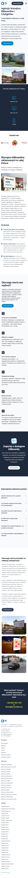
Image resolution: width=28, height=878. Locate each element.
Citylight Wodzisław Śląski (7, 864)
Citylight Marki (4, 838)
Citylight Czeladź (5, 818)
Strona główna (4, 743)
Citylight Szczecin (5, 857)
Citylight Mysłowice (5, 841)
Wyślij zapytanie (17, 3)
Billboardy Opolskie (5, 780)
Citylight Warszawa (5, 861)
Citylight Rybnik (4, 850)
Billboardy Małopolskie (6, 776)
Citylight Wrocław (5, 866)
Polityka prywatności (6, 754)
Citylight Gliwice (5, 827)
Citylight (3, 748)
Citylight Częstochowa (6, 820)
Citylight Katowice (5, 829)
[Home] (4, 3)
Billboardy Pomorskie (6, 787)
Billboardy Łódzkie (5, 773)
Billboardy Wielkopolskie (7, 796)
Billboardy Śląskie (5, 789)
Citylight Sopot (4, 852)
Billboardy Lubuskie (5, 771)
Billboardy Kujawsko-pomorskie (8, 766)
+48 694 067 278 (14, 703)
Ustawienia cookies (5, 757)
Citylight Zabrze (5, 868)
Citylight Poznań (5, 845)
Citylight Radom (4, 847)
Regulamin (3, 752)
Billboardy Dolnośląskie (6, 764)
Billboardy (3, 745)
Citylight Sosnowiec (5, 854)
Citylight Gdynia (4, 824)
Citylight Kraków (5, 831)
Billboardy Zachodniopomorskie (8, 799)
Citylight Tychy (4, 859)
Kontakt (3, 750)
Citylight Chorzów (5, 815)
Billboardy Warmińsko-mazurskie (9, 794)
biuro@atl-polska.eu (14, 707)
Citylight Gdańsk (5, 822)
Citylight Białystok (5, 806)
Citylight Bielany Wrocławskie (8, 808)
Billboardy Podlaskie (6, 785)
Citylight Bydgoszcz (6, 811)
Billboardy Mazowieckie (6, 778)
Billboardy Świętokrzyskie (7, 792)
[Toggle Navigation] (26, 3)
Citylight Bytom (4, 813)
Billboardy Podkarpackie (7, 783)
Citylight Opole (4, 843)
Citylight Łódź (4, 834)
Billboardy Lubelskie (6, 769)
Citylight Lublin (4, 836)
